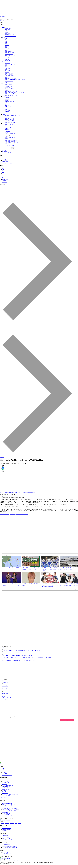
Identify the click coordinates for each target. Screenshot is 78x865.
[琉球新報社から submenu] (9, 135)
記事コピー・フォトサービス (8, 804)
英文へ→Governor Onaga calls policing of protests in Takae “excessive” (14, 514)
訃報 (6, 77)
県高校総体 (7, 111)
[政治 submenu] (4, 27)
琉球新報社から (5, 135)
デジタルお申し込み (6, 828)
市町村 (3, 175)
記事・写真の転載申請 (10, 141)
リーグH (7, 104)
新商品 (6, 41)
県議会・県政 (8, 28)
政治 (3, 27)
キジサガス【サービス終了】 (8, 133)
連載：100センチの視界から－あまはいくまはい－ (16, 79)
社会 (3, 61)
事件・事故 (7, 63)
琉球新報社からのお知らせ (11, 140)
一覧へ (3, 647)
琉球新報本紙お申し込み (7, 785)
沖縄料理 (7, 126)
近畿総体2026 (8, 97)
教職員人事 (7, 60)
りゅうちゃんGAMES (7, 152)
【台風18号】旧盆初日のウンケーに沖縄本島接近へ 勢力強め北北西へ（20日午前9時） (21, 650)
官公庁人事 (7, 59)
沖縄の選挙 (7, 29)
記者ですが (7, 82)
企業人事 (7, 57)
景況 (6, 42)
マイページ (6, 20)
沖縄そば (7, 129)
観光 (6, 38)
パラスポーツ (8, 113)
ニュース (4, 150)
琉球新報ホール (5, 789)
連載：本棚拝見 (8, 51)
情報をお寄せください (10, 137)
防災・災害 (7, 68)
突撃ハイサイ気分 (9, 81)
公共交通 (7, 50)
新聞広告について (6, 786)
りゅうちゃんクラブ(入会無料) (9, 810)
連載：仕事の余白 (9, 54)
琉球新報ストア (8, 144)
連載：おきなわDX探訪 (10, 55)
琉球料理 (7, 128)
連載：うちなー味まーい (10, 124)
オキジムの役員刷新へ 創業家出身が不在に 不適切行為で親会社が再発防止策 (20, 660)
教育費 (6, 90)
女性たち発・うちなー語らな (11, 78)
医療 (6, 69)
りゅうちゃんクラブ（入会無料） (9, 846)
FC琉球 (6, 100)
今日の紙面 (4, 151)
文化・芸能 (7, 70)
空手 (6, 102)
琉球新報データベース (7, 805)
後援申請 (4, 790)
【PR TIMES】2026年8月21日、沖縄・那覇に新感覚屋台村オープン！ (17, 655)
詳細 (3, 680)
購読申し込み (8, 138)
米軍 (6, 30)
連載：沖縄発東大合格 (10, 84)
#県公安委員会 (18, 492)
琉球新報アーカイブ (6, 806)
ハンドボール (8, 110)
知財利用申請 (5, 835)
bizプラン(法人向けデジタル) (8, 787)
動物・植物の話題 (9, 73)
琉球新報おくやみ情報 (7, 815)
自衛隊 (6, 32)
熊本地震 (4, 159)
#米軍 (22, 492)
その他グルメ (8, 132)
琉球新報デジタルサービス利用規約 (10, 794)
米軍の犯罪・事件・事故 (10, 64)
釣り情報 (7, 105)
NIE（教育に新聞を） (9, 88)
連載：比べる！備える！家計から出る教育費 (14, 95)
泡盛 (6, 43)
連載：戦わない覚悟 (9, 118)
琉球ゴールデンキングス (10, 101)
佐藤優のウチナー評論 (10, 34)
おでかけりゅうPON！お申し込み (9, 808)
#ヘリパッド (2, 492)
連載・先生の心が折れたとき (11, 93)
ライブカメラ (5, 781)
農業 (6, 39)
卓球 (6, 109)
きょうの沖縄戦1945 (9, 119)
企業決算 (7, 48)
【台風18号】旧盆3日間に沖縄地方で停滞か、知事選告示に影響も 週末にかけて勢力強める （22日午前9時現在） (27, 657)
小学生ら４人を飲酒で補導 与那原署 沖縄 (12, 653)
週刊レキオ (4, 784)
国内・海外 (7, 33)
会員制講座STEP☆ (6, 844)
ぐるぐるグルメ (8, 127)
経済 (3, 37)
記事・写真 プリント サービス (11, 142)
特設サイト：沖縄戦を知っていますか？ (13, 115)
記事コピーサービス (6, 838)
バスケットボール (9, 106)
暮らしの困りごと (9, 74)
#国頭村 (7, 492)
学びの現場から (8, 86)
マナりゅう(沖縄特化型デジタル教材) (10, 809)
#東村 (10, 492)
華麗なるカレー (8, 131)
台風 (6, 65)
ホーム (1, 193)
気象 (6, 66)
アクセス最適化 (5, 814)
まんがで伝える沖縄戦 (10, 122)
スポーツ (4, 96)
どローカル (4, 25)
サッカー (7, 108)
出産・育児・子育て (9, 75)
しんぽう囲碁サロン (6, 813)
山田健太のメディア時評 (10, 36)
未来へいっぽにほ (9, 87)
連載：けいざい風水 (9, 52)
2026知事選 (4, 160)
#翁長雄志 (33, 492)
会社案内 (4, 180)
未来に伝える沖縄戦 (9, 120)
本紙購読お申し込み (6, 829)
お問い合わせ (5, 793)
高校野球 (7, 99)
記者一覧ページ (5, 791)
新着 (3, 24)
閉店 (6, 47)
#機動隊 (13, 492)
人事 (3, 56)
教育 (3, 83)
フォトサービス (5, 837)
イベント (7, 45)
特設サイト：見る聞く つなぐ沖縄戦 (13, 117)
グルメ (3, 123)
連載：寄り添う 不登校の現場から (12, 91)
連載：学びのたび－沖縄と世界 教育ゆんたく (15, 92)
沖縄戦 (3, 114)
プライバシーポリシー (7, 795)
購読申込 (2, 20)
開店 (6, 46)
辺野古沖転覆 (5, 161)
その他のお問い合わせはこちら (12, 145)
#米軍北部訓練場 (27, 492)
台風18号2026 (5, 157)
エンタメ (7, 72)
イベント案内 (5, 812)
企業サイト (7, 136)
